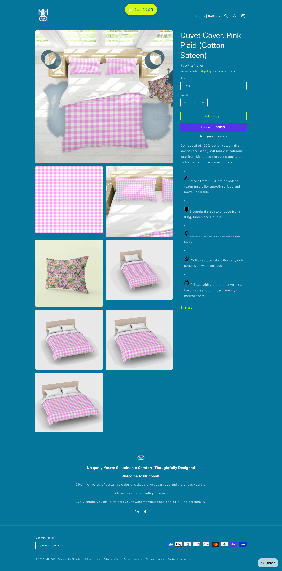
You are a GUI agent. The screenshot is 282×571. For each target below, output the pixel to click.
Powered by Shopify (69, 559)
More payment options (213, 136)
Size (183, 77)
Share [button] (189, 307)
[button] (226, 16)
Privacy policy (112, 559)
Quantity (185, 94)
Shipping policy (155, 559)
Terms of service (133, 559)
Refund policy (92, 559)
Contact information (179, 559)
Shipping (205, 71)
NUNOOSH (51, 559)
